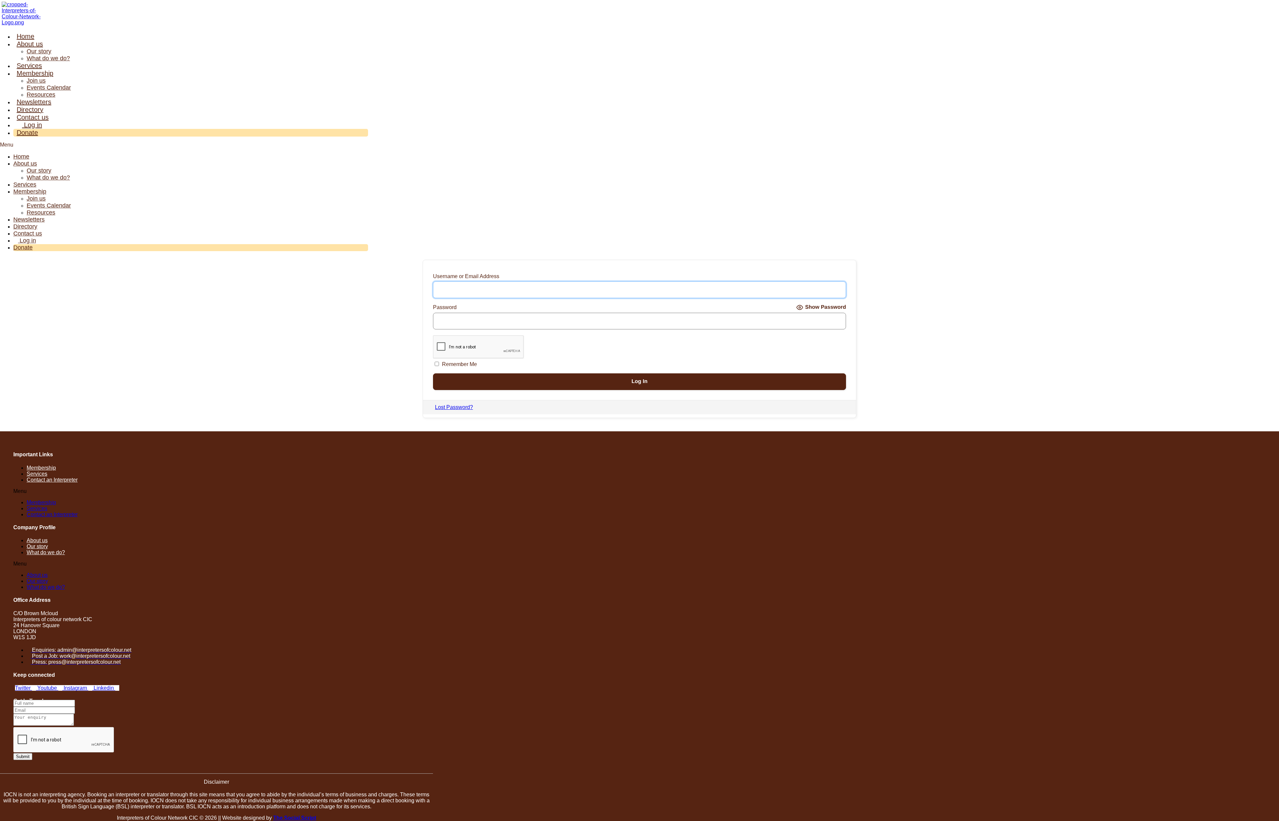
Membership (35, 73)
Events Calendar (49, 87)
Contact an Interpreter (52, 480)
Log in (32, 125)
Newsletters (34, 102)
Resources (41, 94)
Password (445, 307)
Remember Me (459, 364)
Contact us (33, 117)
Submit (23, 756)
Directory (30, 109)
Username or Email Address (466, 276)
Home (25, 36)
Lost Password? (454, 407)
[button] (184, 145)
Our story (39, 51)
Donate (27, 132)
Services (29, 65)
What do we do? (48, 58)
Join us (36, 80)
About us (30, 44)
